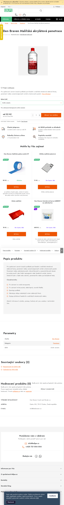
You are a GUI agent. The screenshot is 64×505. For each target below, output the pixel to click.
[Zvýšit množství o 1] (39, 115)
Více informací (46, 94)
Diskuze (57, 250)
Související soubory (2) (30, 250)
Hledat (40, 10)
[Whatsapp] (40, 456)
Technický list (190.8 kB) (10, 370)
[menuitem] (6, 19)
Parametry (17, 250)
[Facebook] (36, 456)
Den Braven (24, 121)
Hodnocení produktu (45, 250)
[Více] (59, 19)
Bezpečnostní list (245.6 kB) (12, 367)
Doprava (3, 7)
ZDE (37, 498)
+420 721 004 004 (16, 15)
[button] (16, 189)
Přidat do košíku (51, 115)
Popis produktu (7, 250)
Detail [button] (16, 187)
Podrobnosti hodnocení (26, 34)
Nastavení (11, 502)
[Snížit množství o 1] (33, 115)
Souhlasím (52, 496)
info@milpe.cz (33, 443)
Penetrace (56, 343)
